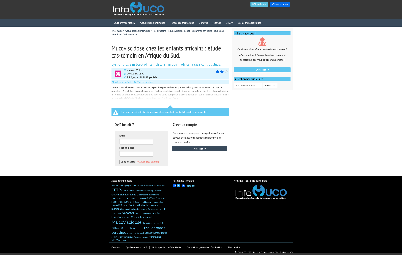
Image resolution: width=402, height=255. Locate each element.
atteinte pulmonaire (141, 186)
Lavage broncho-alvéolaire (145, 213)
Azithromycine (157, 185)
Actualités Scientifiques (153, 22)
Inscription (260, 4)
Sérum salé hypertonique (122, 237)
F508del (151, 198)
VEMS (115, 240)
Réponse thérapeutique (155, 232)
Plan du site (234, 247)
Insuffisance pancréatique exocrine (147, 209)
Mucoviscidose (145, 81)
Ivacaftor (128, 213)
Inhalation (128, 209)
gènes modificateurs (144, 202)
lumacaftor (116, 217)
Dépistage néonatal (154, 190)
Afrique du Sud (123, 81)
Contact (115, 247)
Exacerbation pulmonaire (148, 194)
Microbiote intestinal (141, 217)
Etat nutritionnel (128, 194)
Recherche (270, 85)
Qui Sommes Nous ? (124, 22)
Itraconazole (116, 213)
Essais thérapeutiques (250, 22)
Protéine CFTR (135, 228)
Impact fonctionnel (131, 205)
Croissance (140, 190)
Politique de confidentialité (166, 247)
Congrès (203, 22)
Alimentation (117, 185)
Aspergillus (127, 186)
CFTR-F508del (128, 190)
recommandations (136, 233)
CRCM (229, 22)
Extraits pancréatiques (138, 198)
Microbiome (126, 217)
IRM (164, 208)
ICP (120, 205)
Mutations (152, 223)
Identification (281, 4)
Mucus (145, 223)
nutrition (120, 228)
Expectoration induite (119, 198)
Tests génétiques (141, 237)
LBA (158, 213)
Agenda (217, 22)
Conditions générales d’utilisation (204, 247)
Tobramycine (154, 236)
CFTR (116, 190)
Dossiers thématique (183, 22)
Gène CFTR (130, 201)
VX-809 (122, 240)
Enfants (115, 194)
